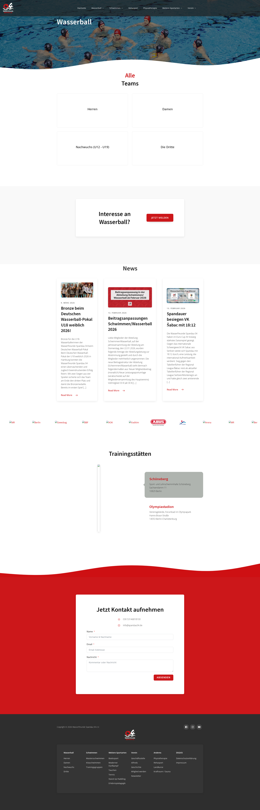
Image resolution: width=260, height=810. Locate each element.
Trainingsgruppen (94, 767)
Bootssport (113, 758)
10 (141, 409)
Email (89, 644)
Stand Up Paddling (117, 779)
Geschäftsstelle (138, 758)
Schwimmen (115, 8)
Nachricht (92, 657)
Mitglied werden (138, 771)
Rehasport (133, 8)
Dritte (66, 771)
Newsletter (136, 776)
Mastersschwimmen (95, 758)
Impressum (181, 762)
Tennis (112, 774)
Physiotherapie (150, 8)
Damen (67, 762)
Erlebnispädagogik (117, 783)
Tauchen (112, 770)
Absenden (163, 677)
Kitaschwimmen (93, 762)
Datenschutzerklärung (186, 758)
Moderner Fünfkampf (113, 764)
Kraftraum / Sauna (162, 771)
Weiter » (155, 409)
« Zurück (102, 409)
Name (90, 631)
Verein (191, 8)
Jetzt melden (160, 217)
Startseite (81, 8)
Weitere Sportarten (171, 8)
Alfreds (134, 762)
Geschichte (136, 767)
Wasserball (96, 8)
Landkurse (158, 767)
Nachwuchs (69, 767)
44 (149, 409)
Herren (67, 758)
